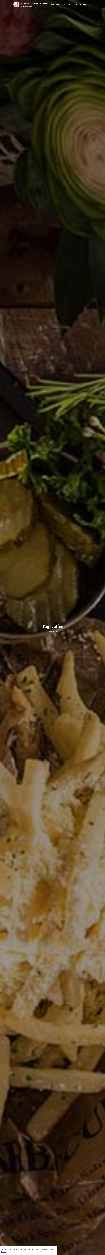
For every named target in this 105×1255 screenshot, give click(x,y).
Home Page (55, 4)
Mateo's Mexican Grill (34, 3)
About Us (67, 4)
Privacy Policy (81, 4)
